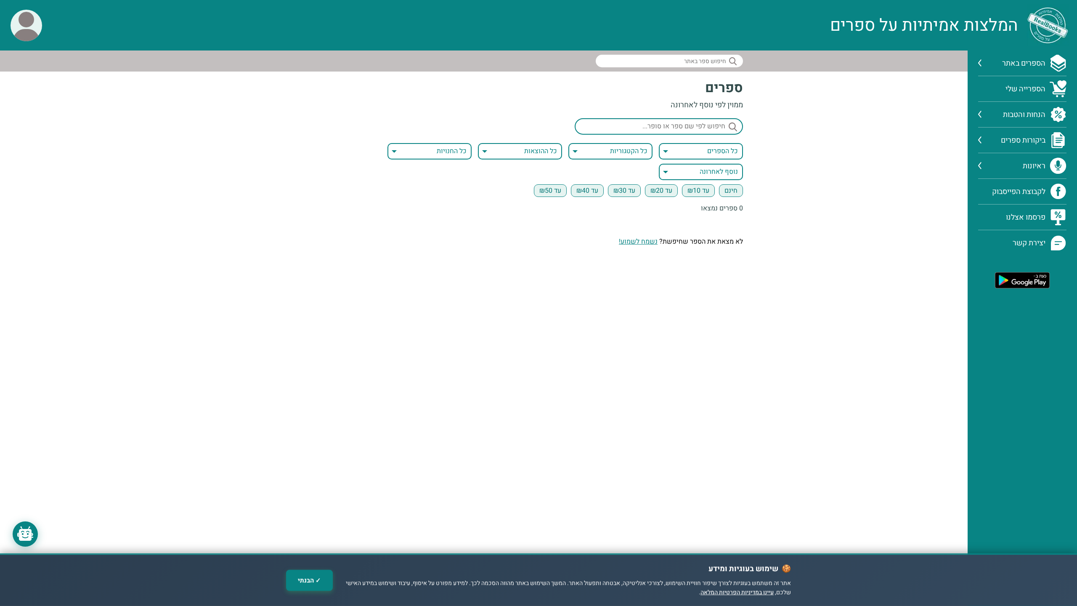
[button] (26, 25)
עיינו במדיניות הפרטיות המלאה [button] (737, 592)
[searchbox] (669, 61)
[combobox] (610, 151)
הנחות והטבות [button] (1024, 114)
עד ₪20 (661, 191)
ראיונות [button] (1034, 166)
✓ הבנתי (309, 580)
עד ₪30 (624, 191)
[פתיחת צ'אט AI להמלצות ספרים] (25, 534)
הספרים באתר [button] (1023, 63)
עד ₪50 (550, 191)
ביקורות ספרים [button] (1023, 140)
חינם (730, 191)
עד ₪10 (698, 191)
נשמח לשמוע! (638, 242)
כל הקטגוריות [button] (628, 151)
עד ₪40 (587, 191)
